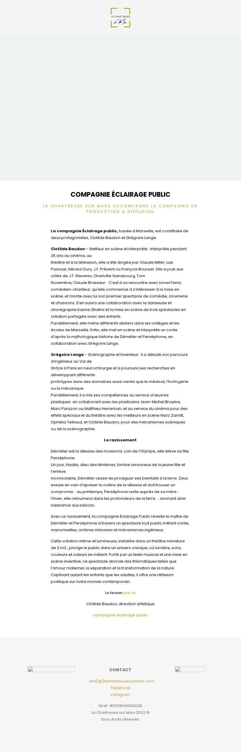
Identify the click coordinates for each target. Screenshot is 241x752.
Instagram (120, 694)
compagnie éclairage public (120, 615)
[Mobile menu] (212, 18)
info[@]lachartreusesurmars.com (121, 681)
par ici (129, 592)
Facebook (120, 688)
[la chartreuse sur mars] (120, 17)
